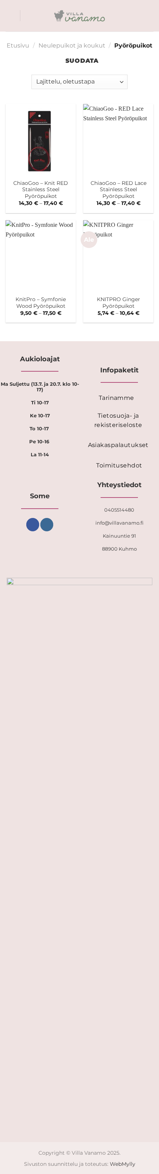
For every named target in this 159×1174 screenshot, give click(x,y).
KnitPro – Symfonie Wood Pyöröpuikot (41, 302)
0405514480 (119, 510)
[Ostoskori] (149, 16)
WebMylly (122, 1164)
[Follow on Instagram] (46, 524)
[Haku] (28, 16)
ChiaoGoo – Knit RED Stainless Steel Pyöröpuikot (40, 189)
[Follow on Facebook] (32, 524)
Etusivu (18, 45)
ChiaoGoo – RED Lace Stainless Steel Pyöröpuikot (118, 189)
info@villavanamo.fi (119, 523)
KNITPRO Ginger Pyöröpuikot (118, 302)
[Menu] (10, 16)
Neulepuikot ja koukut (71, 45)
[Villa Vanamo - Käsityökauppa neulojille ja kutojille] (80, 16)
